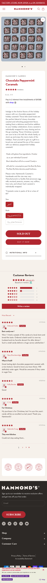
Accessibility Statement (23, 558)
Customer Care (9, 543)
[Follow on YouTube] (27, 524)
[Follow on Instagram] (15, 524)
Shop (4, 533)
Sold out (23, 233)
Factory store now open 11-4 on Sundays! (23, 3)
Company (6, 538)
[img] (7, 322)
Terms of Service (29, 556)
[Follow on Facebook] (4, 524)
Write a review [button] (23, 306)
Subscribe (13, 514)
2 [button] (22, 447)
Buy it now (23, 242)
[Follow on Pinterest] (21, 524)
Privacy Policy (16, 556)
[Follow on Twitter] (9, 524)
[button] (11, 89)
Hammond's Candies (16, 76)
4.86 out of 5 (30, 280)
